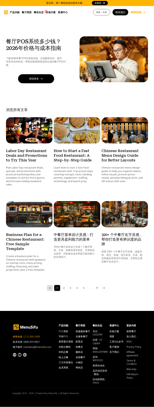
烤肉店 (79, 367)
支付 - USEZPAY (98, 333)
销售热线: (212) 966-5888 (26, 336)
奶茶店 (79, 341)
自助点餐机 (65, 347)
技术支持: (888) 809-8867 (26, 341)
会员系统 (63, 367)
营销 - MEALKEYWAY (100, 350)
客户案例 (114, 347)
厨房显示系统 (66, 341)
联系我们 (120, 12)
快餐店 (79, 347)
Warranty (131, 369)
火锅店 (79, 362)
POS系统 (63, 331)
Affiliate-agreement (132, 353)
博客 (111, 336)
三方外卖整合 (66, 362)
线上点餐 (63, 357)
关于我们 (114, 352)
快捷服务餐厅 (83, 331)
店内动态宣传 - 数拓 (100, 372)
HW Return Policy (132, 376)
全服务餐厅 (82, 336)
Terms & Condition (131, 362)
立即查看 (107, 3)
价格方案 (51, 12)
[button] (14, 12)
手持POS (63, 336)
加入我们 (131, 336)
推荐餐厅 (131, 331)
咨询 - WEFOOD (98, 358)
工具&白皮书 (116, 341)
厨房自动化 (99, 365)
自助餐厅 (80, 357)
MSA (129, 341)
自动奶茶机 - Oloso (99, 381)
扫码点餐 (63, 352)
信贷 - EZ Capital (97, 341)
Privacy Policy (133, 347)
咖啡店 (79, 352)
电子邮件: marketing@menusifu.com (32, 347)
